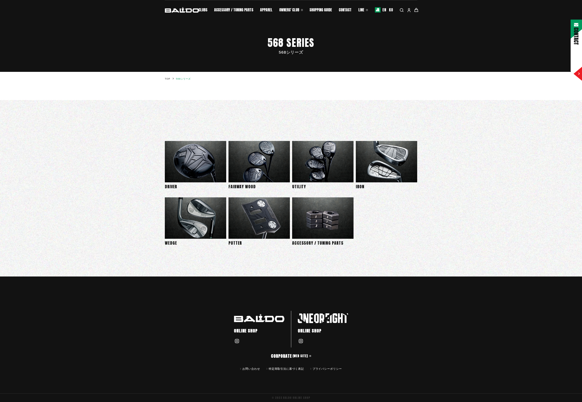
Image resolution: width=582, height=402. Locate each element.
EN (384, 10)
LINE (361, 10)
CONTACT (345, 10)
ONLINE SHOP (246, 331)
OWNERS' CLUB (289, 10)
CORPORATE (289, 356)
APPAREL (266, 10)
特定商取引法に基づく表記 (286, 369)
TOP (167, 79)
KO (391, 10)
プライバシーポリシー (327, 369)
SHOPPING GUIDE (320, 10)
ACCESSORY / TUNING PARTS (233, 10)
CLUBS (202, 10)
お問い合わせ (251, 369)
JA (378, 10)
